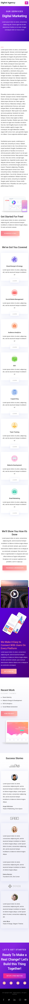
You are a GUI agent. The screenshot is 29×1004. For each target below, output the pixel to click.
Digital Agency (8, 2)
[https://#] (4, 983)
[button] (26, 2)
